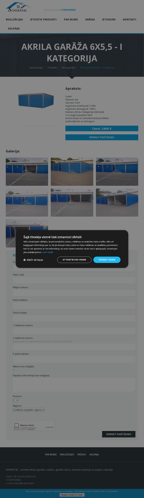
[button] (33, 260)
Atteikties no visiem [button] (74, 259)
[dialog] (72, 249)
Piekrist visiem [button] (107, 259)
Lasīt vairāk (47, 252)
